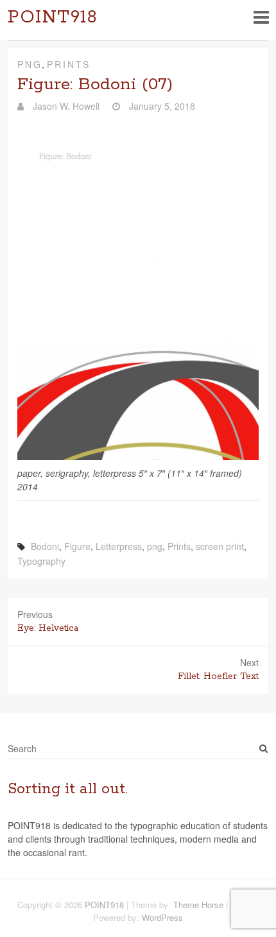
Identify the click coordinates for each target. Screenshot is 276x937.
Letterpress (119, 546)
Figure (77, 546)
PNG (29, 64)
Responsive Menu (261, 17)
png (154, 546)
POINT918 (53, 17)
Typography (41, 560)
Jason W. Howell (64, 105)
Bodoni (45, 546)
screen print (220, 546)
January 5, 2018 (160, 105)
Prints (69, 64)
